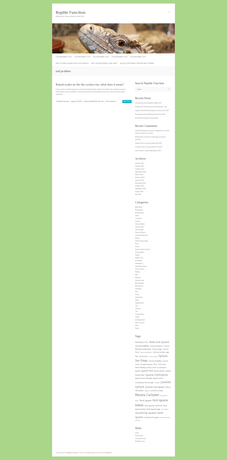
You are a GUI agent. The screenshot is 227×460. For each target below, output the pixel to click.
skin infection (164, 409)
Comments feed (140, 438)
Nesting (137, 277)
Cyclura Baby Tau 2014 (154, 147)
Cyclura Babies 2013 (64, 57)
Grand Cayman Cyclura (142, 249)
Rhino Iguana (139, 283)
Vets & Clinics (139, 323)
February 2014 (139, 177)
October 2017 (139, 163)
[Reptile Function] (113, 24)
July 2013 (138, 194)
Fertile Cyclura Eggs (141, 241)
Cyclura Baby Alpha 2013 (153, 151)
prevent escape (157, 390)
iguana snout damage (143, 378)
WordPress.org (140, 441)
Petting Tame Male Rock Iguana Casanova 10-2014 (152, 110)
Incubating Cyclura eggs (144, 382)
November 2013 (140, 183)
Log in (137, 433)
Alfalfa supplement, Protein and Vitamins (137, 63)
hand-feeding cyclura (143, 367)
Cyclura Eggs (139, 230)
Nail (95, 101)
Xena (136, 325)
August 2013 (139, 191)
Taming (137, 309)
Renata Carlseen (63, 101)
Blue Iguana (139, 210)
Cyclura (86, 101)
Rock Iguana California (153, 405)
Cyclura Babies (140, 224)
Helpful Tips (139, 258)
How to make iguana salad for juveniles (72, 63)
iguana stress (158, 378)
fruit (155, 364)
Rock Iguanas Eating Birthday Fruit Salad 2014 (150, 114)
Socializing (138, 297)
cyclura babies (142, 345)
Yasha (137, 328)
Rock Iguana (139, 286)
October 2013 (139, 186)
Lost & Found (139, 269)
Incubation (138, 261)
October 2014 (139, 169)
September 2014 (140, 172)
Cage (137, 215)
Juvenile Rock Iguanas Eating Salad (146, 118)
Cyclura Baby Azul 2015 (154, 143)
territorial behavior (165, 417)
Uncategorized (140, 320)
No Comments (111, 101)
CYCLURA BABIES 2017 (138, 57)
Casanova (138, 218)
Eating (137, 238)
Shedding (138, 289)
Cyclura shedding (155, 361)
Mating (137, 272)
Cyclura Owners (140, 232)
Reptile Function (70, 12)
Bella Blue (138, 207)
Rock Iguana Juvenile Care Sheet (104, 63)
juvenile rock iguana (154, 386)
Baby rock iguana (159, 342)
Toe (102, 101)
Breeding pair (139, 213)
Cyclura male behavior (146, 352)
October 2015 (139, 166)
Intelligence (139, 263)
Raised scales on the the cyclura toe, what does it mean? (90, 84)
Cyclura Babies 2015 (101, 57)
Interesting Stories (141, 266)
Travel (137, 317)
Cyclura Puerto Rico (141, 235)
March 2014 (139, 175)
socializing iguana (145, 412)
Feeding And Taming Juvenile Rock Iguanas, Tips (151, 107)
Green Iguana (139, 252)
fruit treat (162, 364)
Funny (137, 246)
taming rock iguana (151, 417)
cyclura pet (143, 356)
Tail (136, 306)
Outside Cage (139, 280)
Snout (137, 294)
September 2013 (140, 189)
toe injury (137, 420)
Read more (127, 101)
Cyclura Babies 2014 (82, 57)
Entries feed (139, 436)
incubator (157, 382)
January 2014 (139, 180)
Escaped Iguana (146, 364)
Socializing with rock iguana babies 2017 (148, 103)
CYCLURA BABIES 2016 (119, 57)
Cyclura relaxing (153, 356)
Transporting (139, 314)
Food (137, 244)
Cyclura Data (139, 227)
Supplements (139, 303)
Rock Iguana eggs (153, 409)
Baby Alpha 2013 (141, 342)
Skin (99, 101)
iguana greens (159, 371)
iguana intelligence (157, 374)
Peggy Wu (147, 391)
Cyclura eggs (157, 349)
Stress (137, 300)
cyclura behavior (156, 346)
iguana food (147, 370)
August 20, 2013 (76, 101)
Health (91, 101)
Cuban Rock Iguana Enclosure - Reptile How (149, 131)
